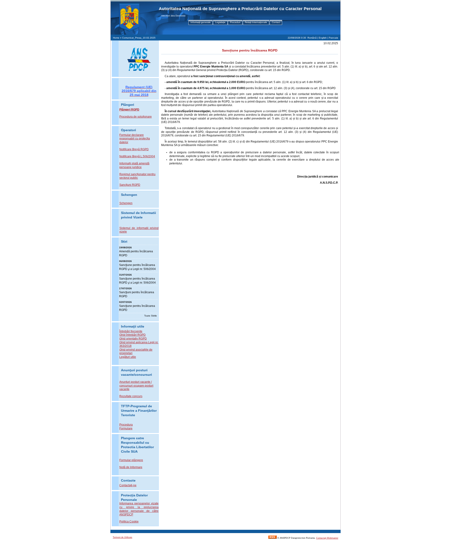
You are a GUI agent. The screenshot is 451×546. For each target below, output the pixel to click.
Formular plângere (131, 460)
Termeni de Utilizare (122, 537)
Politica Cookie (129, 521)
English (323, 37)
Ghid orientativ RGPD (133, 338)
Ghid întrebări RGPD (132, 334)
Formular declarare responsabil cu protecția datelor (134, 138)
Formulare (125, 428)
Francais (333, 37)
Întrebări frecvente (130, 331)
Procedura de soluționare (135, 116)
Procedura (126, 424)
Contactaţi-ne (127, 485)
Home (116, 37)
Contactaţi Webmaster (327, 538)
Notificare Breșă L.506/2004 (137, 156)
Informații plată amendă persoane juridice (134, 165)
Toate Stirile (150, 315)
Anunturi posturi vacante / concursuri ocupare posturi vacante (136, 385)
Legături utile (127, 357)
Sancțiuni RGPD (129, 184)
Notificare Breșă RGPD (134, 149)
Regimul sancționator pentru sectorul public (137, 176)
